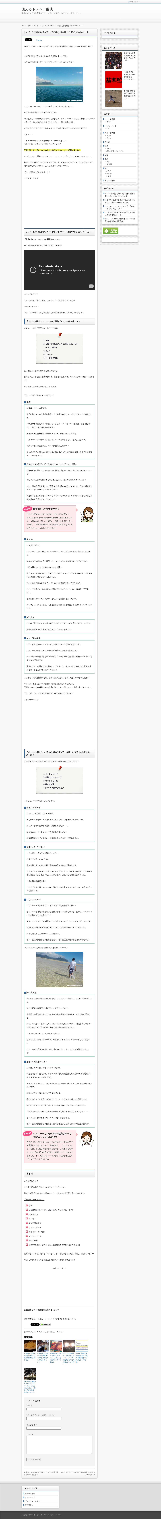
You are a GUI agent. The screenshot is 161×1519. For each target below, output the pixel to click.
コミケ (108, 122)
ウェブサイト (31, 1425)
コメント (29, 1434)
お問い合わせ (30, 1494)
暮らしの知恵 (110, 181)
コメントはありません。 (47, 1332)
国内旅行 (109, 173)
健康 (106, 155)
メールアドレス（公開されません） (40, 1415)
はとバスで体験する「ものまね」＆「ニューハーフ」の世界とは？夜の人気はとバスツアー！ (68, 1359)
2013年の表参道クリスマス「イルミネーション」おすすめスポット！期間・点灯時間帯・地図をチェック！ (30, 1387)
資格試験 (109, 164)
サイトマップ (30, 1497)
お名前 (29, 1405)
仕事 (106, 146)
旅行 (106, 168)
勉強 (106, 159)
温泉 (109, 176)
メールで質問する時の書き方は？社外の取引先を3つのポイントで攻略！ (81, 1358)
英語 (107, 162)
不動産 (107, 142)
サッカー (109, 138)
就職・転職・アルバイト (114, 151)
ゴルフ (108, 135)
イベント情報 (110, 119)
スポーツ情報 (110, 133)
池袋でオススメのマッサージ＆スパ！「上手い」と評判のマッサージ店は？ (55, 1358)
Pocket (39, 40)
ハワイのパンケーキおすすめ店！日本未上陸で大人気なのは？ (29, 1357)
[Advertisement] (44, 202)
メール (108, 148)
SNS (108, 129)
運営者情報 (29, 1505)
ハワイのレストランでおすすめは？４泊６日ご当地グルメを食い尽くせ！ (42, 1358)
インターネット (110, 126)
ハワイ (61, 1332)
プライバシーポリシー (33, 1501)
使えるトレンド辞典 (37, 9)
